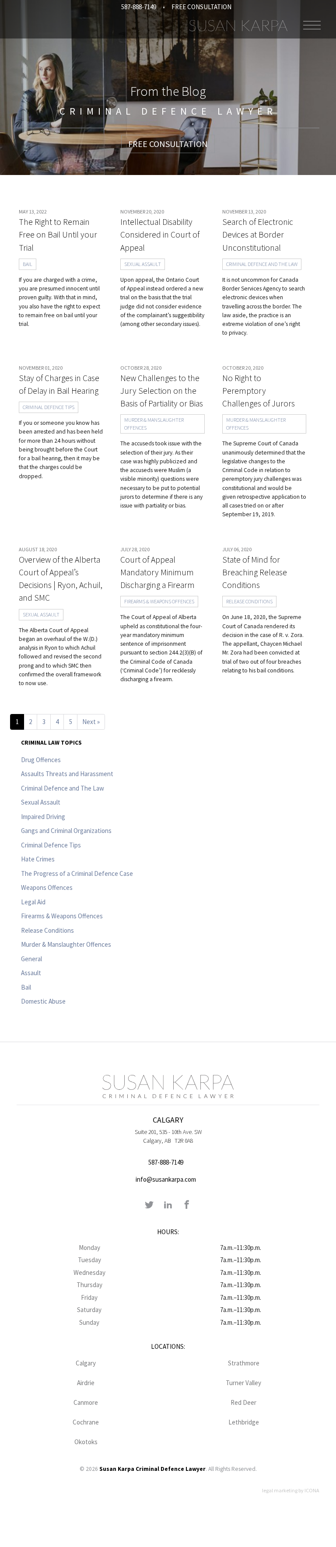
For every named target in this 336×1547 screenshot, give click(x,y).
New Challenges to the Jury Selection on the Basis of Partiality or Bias (161, 391)
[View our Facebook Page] (187, 1205)
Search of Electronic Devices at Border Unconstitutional (257, 235)
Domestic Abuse (43, 1001)
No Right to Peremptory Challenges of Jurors (258, 391)
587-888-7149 (138, 7)
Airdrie (85, 1383)
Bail (27, 264)
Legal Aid (33, 902)
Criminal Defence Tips (48, 407)
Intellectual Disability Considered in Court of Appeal (160, 235)
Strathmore (243, 1363)
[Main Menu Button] (312, 25)
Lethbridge (243, 1422)
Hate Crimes (38, 859)
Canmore (86, 1402)
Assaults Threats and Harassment (67, 774)
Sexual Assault (142, 264)
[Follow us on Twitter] (149, 1205)
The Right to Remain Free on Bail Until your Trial (58, 235)
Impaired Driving (43, 816)
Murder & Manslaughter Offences (154, 423)
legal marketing (280, 1490)
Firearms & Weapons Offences (159, 601)
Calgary (86, 1363)
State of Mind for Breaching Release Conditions (254, 572)
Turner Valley (243, 1383)
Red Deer (243, 1402)
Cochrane (86, 1422)
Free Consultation (201, 7)
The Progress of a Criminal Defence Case (77, 873)
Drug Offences (41, 760)
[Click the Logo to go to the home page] (238, 25)
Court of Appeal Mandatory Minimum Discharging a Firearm (157, 572)
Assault (31, 973)
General (31, 959)
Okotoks (86, 1442)
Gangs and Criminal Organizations (66, 830)
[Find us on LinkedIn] (168, 1205)
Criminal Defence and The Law (262, 264)
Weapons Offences (47, 887)
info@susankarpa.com (166, 1179)
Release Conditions (249, 601)
